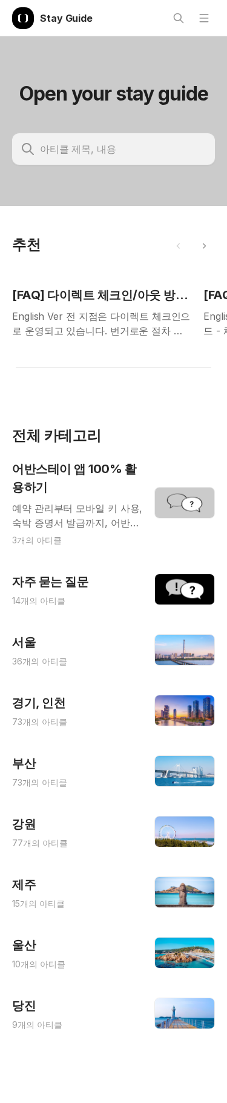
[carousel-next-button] (204, 246)
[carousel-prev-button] (178, 246)
